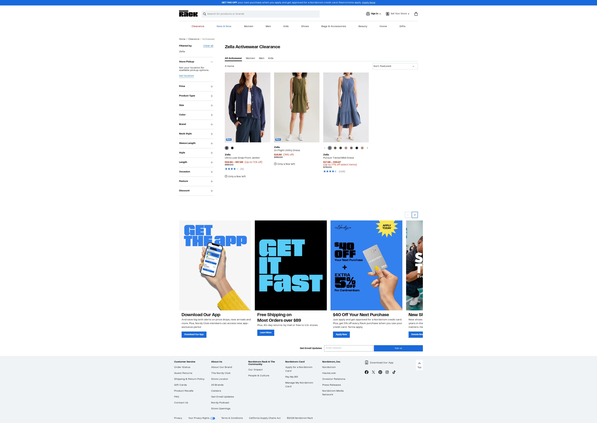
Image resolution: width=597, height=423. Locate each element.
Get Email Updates (222, 397)
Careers (216, 391)
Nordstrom (329, 367)
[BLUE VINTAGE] (330, 148)
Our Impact (255, 370)
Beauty (363, 26)
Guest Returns (183, 373)
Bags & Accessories (333, 26)
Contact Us (181, 403)
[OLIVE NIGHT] (335, 148)
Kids (286, 26)
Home (383, 26)
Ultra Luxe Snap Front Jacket (242, 158)
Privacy (178, 418)
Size (181, 105)
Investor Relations (333, 379)
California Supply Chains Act (265, 418)
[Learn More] (291, 265)
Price (182, 86)
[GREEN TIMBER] (340, 148)
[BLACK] (232, 148)
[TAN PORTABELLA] (362, 148)
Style (182, 153)
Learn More (265, 333)
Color (182, 115)
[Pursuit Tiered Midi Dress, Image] (346, 107)
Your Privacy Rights (198, 418)
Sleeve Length (187, 143)
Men (268, 26)
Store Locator (219, 379)
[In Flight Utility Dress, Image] (296, 107)
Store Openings (220, 409)
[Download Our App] (215, 265)
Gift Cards (180, 385)
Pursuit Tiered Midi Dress (338, 158)
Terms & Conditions (232, 418)
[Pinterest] (380, 372)
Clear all (208, 46)
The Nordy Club (220, 373)
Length (183, 162)
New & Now (224, 26)
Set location (186, 76)
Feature (183, 181)
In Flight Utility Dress (287, 150)
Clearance (198, 26)
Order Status (182, 367)
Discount (184, 191)
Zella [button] (182, 52)
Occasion (184, 172)
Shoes (305, 26)
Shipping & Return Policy (189, 379)
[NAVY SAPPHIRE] (226, 148)
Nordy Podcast (220, 403)
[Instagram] (387, 372)
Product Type (187, 96)
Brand (182, 124)
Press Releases (331, 385)
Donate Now (417, 335)
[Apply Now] (367, 265)
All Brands (217, 385)
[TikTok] (394, 372)
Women (248, 26)
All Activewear (233, 58)
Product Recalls (183, 391)
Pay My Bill (291, 377)
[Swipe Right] (415, 215)
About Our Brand (221, 367)
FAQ (176, 397)
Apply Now (368, 3)
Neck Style (185, 134)
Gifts (402, 26)
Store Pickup (186, 62)
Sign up (398, 348)
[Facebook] (366, 372)
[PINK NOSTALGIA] (346, 148)
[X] (373, 372)
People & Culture (258, 376)
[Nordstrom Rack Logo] (188, 13)
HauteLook (329, 373)
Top (419, 368)
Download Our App (194, 335)
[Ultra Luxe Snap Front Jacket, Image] (247, 107)
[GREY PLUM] (351, 148)
